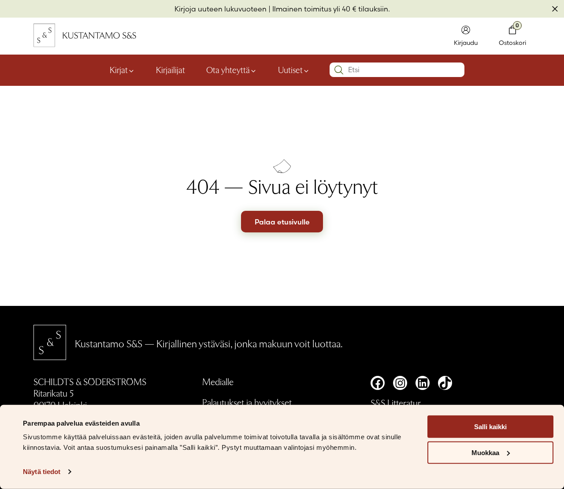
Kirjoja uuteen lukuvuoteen (220, 8)
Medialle (218, 381)
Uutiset (290, 69)
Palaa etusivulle (282, 221)
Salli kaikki (490, 426)
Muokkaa (485, 452)
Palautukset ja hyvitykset (247, 402)
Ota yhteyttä (228, 69)
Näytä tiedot (41, 471)
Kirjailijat (170, 69)
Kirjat (119, 69)
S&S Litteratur (396, 402)
